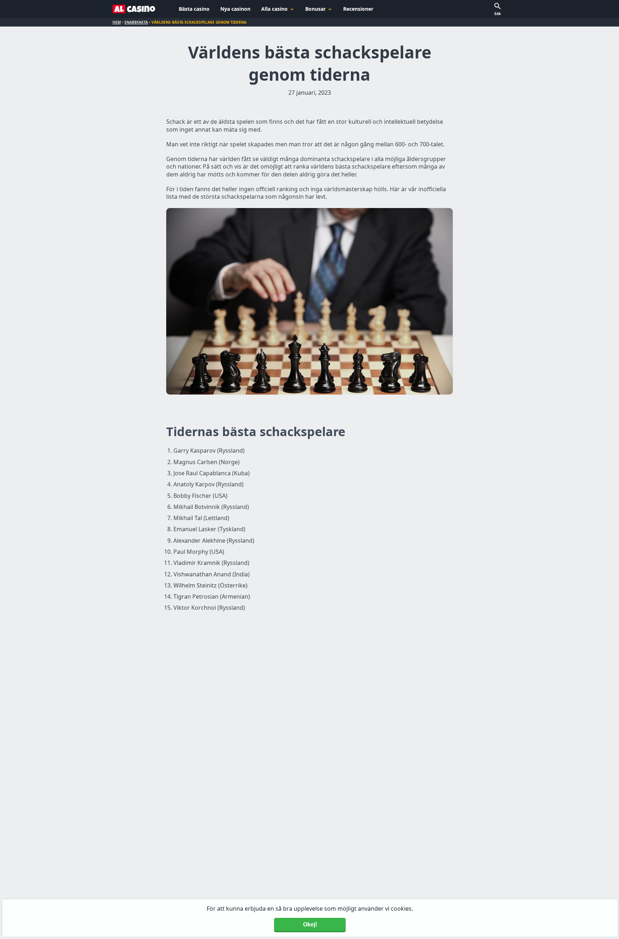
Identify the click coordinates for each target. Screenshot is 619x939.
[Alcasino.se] (133, 9)
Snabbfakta (136, 22)
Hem (116, 22)
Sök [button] (497, 13)
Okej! (310, 924)
